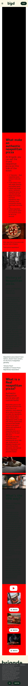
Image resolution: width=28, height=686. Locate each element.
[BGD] (11, 2)
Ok (9, 683)
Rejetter (17, 683)
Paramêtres (22, 665)
